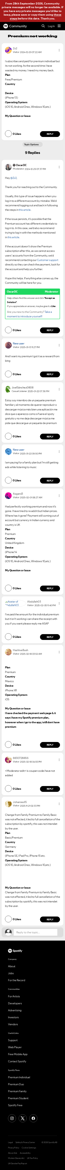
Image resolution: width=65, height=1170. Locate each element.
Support (13, 1040)
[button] (59, 50)
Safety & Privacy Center (25, 1142)
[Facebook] (33, 1118)
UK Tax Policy (32, 1158)
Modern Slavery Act (16, 1158)
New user (18, 343)
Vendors (13, 1024)
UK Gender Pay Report (17, 1163)
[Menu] (59, 26)
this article (25, 210)
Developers (15, 1003)
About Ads (12, 1153)
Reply (50, 134)
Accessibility (25, 1153)
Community (18, 26)
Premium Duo (16, 1084)
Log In (51, 26)
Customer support (47, 260)
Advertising (15, 1010)
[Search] (43, 26)
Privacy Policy (13, 1147)
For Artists (14, 996)
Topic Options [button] (31, 144)
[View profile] (8, 50)
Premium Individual (19, 1077)
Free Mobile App (18, 1054)
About (11, 966)
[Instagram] (12, 1118)
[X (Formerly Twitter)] (23, 1118)
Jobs (11, 973)
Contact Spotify (17, 1061)
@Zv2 (13, 178)
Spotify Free (15, 1105)
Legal (10, 1142)
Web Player (15, 1047)
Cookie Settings (29, 1147)
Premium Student (18, 1098)
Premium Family (17, 1091)
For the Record (16, 980)
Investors (13, 1017)
